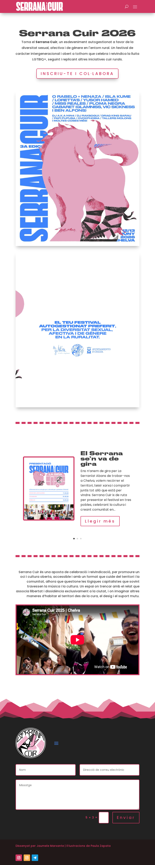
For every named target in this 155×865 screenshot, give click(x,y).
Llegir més (100, 521)
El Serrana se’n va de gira (102, 458)
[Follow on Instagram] (19, 857)
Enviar (126, 817)
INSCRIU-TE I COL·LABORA (77, 73)
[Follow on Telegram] (35, 857)
